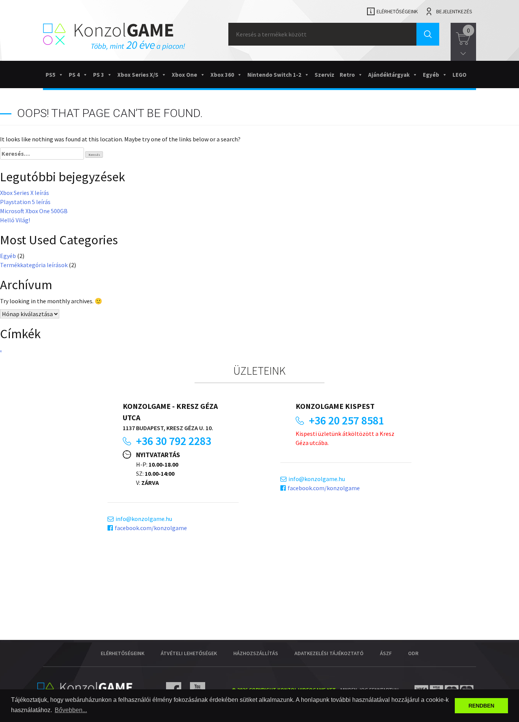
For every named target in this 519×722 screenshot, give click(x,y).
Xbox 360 (222, 74)
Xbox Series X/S (137, 74)
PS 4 (74, 74)
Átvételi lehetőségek (189, 653)
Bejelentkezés (454, 11)
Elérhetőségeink (397, 11)
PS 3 (98, 74)
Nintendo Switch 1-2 (274, 74)
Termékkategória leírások (34, 265)
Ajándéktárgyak (389, 74)
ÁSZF (386, 653)
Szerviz (324, 74)
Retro (347, 74)
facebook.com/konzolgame (151, 528)
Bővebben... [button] (71, 710)
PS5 (50, 74)
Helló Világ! (15, 220)
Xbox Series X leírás (24, 192)
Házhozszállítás (255, 653)
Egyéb (431, 74)
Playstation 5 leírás (25, 202)
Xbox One (184, 74)
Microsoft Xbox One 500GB (34, 211)
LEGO (460, 74)
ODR (413, 653)
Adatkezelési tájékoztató (329, 653)
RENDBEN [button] (481, 706)
